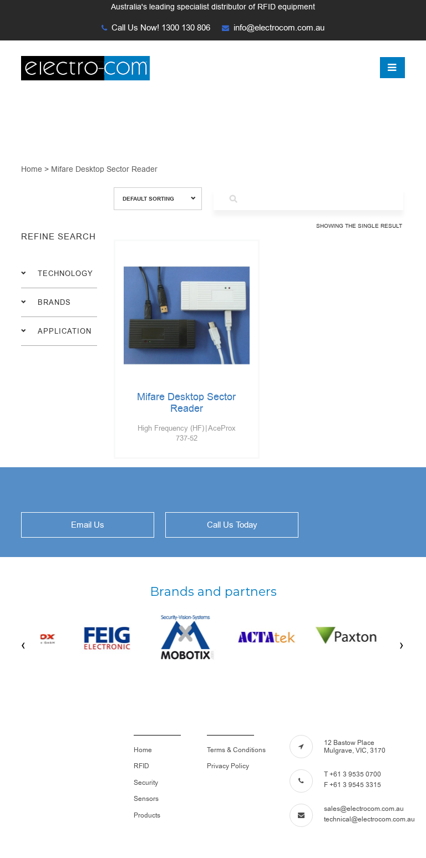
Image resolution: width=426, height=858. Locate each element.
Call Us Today (232, 524)
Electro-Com (94, 68)
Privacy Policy (228, 766)
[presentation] (24, 645)
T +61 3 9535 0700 (352, 774)
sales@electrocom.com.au (364, 808)
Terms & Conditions (236, 749)
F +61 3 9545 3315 (352, 784)
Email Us (87, 524)
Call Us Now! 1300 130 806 (160, 27)
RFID (141, 766)
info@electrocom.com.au (279, 27)
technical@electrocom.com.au (369, 819)
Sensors (146, 798)
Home (143, 749)
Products (147, 815)
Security (146, 782)
